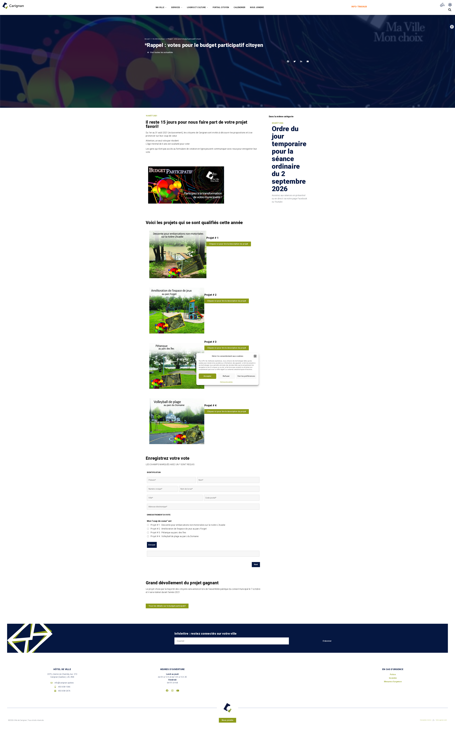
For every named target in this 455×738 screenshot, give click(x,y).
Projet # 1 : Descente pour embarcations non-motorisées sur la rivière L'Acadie (187, 525)
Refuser (226, 376)
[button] (255, 356)
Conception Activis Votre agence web (433, 720)
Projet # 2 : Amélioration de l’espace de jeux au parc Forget (178, 529)
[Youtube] (177, 690)
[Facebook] (167, 690)
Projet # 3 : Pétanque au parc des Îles (168, 532)
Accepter (207, 376)
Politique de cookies (226, 382)
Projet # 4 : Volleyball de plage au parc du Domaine (174, 536)
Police (393, 674)
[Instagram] (172, 690)
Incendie (393, 678)
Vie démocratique (158, 39)
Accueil (147, 39)
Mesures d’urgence (393, 681)
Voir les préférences (246, 376)
